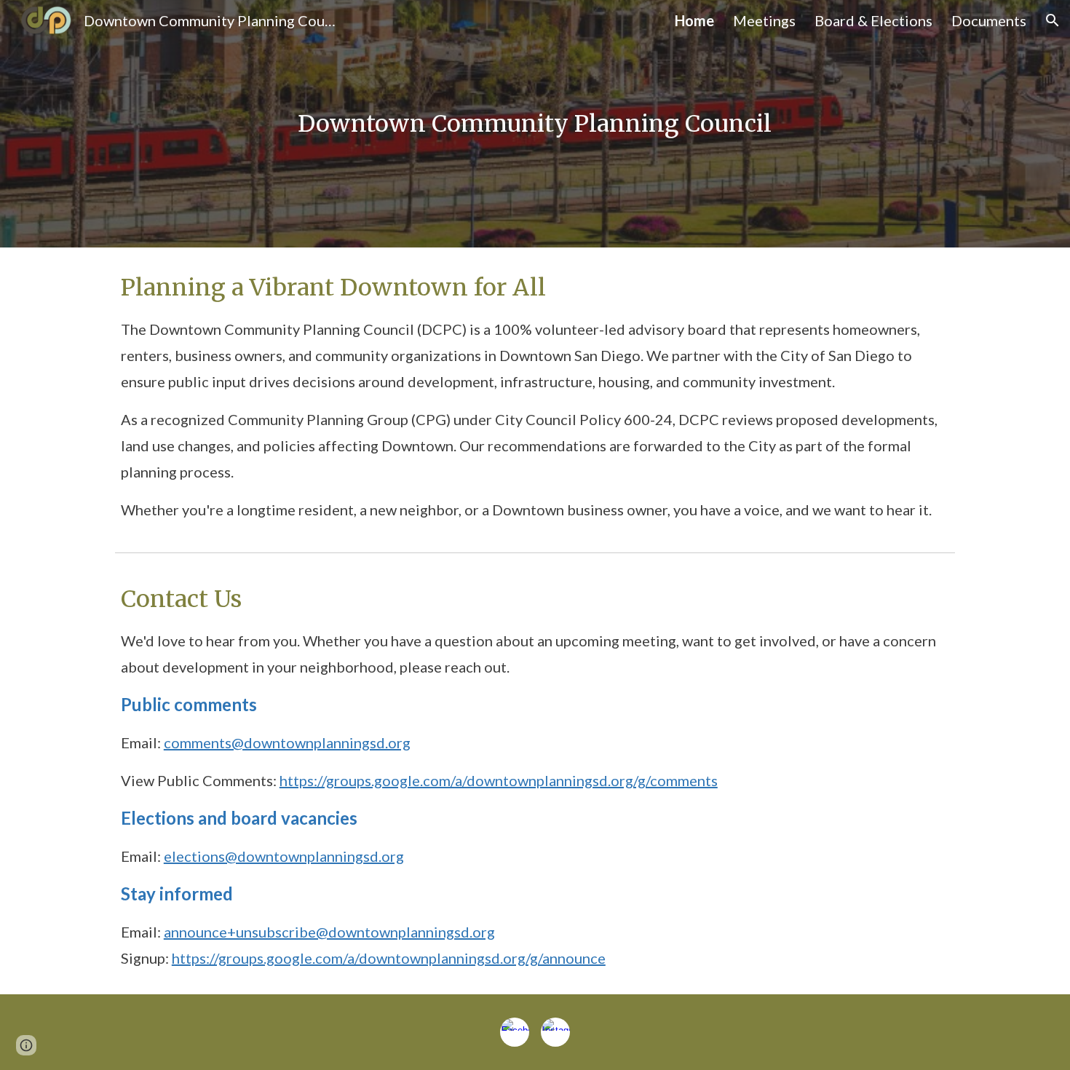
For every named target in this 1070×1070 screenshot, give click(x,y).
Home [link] (694, 20)
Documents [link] (988, 20)
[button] (1052, 20)
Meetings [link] (764, 20)
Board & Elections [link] (873, 20)
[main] (534, 123)
